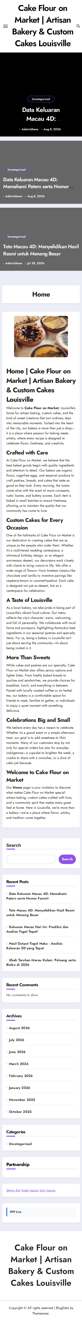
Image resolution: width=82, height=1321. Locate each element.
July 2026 (16, 1040)
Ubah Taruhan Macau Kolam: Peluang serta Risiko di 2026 (41, 962)
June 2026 (17, 1052)
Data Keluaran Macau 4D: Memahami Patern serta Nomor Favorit (41, 123)
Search (13, 845)
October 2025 (20, 1112)
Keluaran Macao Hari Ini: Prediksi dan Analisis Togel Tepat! (37, 929)
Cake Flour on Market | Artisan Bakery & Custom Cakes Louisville (42, 25)
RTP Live (15, 1212)
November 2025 (22, 1100)
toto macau (48, 1190)
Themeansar (40, 1313)
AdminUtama (30, 129)
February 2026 (21, 1076)
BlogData (62, 1307)
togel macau (30, 1190)
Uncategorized (41, 99)
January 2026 (19, 1088)
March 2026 (18, 1064)
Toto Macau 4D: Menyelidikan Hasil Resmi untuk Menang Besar (41, 250)
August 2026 (19, 1028)
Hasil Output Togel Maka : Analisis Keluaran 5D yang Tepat (34, 946)
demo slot (13, 1190)
